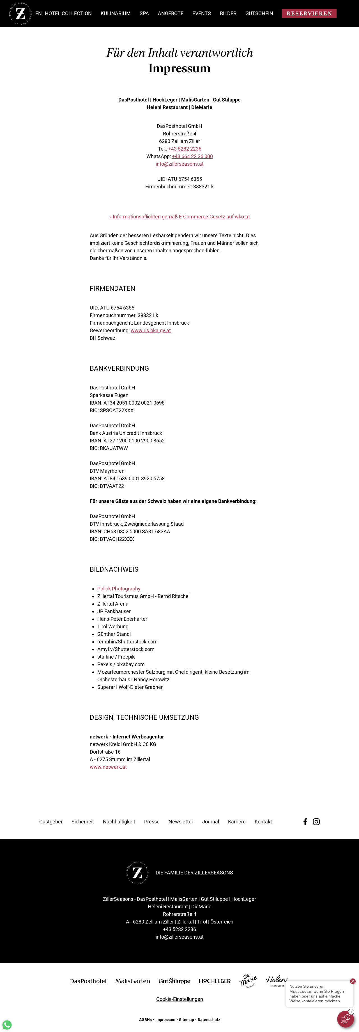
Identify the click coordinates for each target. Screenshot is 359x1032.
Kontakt (263, 822)
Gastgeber (51, 822)
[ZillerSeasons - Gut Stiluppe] (174, 982)
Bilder (228, 13)
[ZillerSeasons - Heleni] (277, 985)
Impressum (165, 1019)
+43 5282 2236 (184, 149)
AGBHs (145, 1019)
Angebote (170, 13)
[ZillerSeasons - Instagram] (316, 821)
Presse (152, 822)
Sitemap (186, 1019)
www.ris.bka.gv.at (151, 330)
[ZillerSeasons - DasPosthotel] (88, 981)
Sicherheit (83, 822)
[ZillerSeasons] (20, 23)
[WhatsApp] (7, 1029)
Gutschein (259, 13)
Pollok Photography (119, 589)
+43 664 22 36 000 (192, 156)
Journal (210, 822)
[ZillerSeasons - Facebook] (305, 821)
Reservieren (309, 13)
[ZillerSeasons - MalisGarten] (133, 981)
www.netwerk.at (108, 767)
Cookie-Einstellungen (179, 999)
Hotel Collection (68, 13)
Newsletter (181, 822)
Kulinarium (116, 13)
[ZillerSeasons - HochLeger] (215, 981)
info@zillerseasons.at (180, 164)
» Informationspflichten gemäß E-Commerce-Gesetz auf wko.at (179, 217)
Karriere (237, 822)
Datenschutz (209, 1019)
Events (201, 13)
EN (38, 13)
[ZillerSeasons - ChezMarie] (248, 986)
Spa (144, 13)
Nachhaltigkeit (119, 822)
